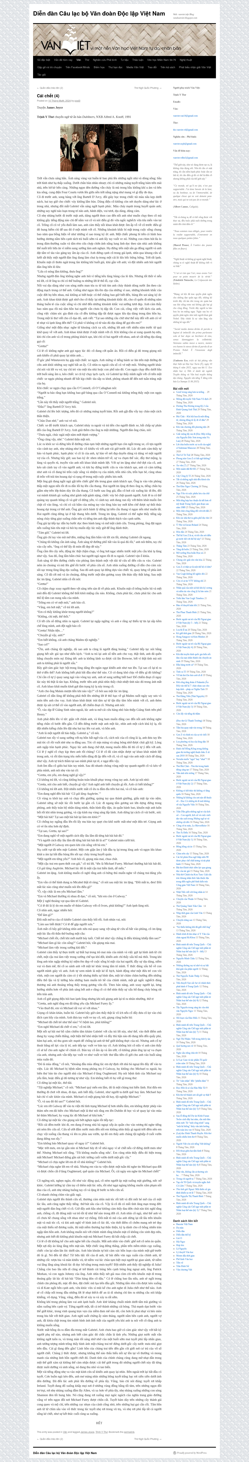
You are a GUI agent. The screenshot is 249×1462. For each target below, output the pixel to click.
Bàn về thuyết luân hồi (186, 605)
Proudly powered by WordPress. (192, 1453)
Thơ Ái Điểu (182, 832)
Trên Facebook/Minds (78, 67)
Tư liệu (124, 60)
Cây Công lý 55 (183, 476)
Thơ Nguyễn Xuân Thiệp (187, 976)
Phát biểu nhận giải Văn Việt (195, 67)
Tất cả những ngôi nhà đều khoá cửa (193, 479)
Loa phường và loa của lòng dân (191, 741)
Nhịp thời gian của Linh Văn (189, 913)
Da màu (179, 1227)
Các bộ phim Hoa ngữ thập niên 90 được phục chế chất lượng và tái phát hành (193, 860)
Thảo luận (137, 60)
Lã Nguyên (181, 1248)
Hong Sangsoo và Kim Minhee (190, 636)
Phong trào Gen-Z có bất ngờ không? (193, 458)
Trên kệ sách (167, 67)
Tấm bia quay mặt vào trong (189, 727)
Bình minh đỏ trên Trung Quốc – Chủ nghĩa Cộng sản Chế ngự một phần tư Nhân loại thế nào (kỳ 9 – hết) (193, 948)
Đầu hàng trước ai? (185, 664)
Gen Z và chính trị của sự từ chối (191, 734)
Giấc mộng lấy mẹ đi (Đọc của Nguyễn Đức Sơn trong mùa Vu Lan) (193, 437)
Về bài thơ (189, 675)
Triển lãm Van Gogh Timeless (190, 598)
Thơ (87, 60)
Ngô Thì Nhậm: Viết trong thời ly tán (193, 1039)
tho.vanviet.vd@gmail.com (185, 129)
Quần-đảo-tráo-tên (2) (50, 87)
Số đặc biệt (43, 60)
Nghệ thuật (186, 60)
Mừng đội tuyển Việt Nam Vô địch (192, 399)
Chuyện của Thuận (185, 899)
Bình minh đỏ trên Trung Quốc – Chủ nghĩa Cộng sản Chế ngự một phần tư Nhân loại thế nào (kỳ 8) (193, 997)
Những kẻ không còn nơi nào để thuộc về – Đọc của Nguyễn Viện (194, 801)
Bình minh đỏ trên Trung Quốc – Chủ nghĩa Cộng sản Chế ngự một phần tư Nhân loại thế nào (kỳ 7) (193, 1028)
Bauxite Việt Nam (184, 1224)
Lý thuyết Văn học (184, 1252)
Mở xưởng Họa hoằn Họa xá (189, 553)
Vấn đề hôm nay (63, 60)
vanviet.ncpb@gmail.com (184, 143)
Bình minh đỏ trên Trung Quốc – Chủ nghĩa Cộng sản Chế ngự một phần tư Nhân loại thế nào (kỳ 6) (193, 1070)
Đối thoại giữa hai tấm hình (188, 1150)
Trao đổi (152, 67)
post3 (77, 100)
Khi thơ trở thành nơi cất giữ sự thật (192, 1094)
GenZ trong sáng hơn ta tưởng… (191, 392)
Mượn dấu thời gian (185, 1255)
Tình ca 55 (181, 671)
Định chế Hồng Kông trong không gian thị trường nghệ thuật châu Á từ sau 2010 (193, 752)
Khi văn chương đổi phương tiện (191, 427)
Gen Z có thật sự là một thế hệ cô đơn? (194, 566)
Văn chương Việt (184, 1269)
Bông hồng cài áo (184, 846)
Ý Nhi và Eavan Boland (187, 525)
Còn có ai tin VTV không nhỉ (189, 580)
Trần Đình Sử (182, 1266)
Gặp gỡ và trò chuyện (49, 67)
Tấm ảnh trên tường (185, 773)
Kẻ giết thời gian (183, 633)
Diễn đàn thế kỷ (183, 1234)
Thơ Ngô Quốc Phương (147, 87)
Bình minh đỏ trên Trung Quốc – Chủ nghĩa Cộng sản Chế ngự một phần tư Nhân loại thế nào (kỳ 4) (193, 1161)
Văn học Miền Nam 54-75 (161, 60)
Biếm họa (99, 67)
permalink (129, 1431)
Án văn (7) (181, 465)
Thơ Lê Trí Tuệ (183, 455)
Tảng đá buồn (182, 549)
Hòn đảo (180, 532)
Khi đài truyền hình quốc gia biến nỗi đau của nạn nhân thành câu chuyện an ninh (193, 658)
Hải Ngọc (180, 1241)
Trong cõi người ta (184, 1178)
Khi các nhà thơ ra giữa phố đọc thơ (192, 518)
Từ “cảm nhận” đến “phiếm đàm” (191, 1081)
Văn (78, 60)
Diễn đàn (180, 1231)
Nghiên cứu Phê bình (105, 60)
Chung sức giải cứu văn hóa (189, 559)
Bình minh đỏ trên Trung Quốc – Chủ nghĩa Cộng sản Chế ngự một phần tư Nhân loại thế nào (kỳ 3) (193, 1207)
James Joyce (87, 1431)
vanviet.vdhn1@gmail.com (185, 157)
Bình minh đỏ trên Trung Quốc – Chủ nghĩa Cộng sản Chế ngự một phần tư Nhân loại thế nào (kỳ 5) (193, 1105)
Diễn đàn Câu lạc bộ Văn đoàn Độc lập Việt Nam (99, 13)
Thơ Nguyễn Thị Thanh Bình (189, 1196)
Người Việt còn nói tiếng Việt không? (193, 1143)
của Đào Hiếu (186, 1018)
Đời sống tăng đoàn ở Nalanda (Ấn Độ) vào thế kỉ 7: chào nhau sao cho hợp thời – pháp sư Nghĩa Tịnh (192, 686)
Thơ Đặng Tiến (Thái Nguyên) (190, 696)
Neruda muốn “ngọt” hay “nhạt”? (191, 759)
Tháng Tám (181, 546)
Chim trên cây (182, 853)
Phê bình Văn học (184, 1259)
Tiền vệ (179, 1262)
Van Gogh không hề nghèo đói (190, 573)
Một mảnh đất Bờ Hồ (186, 469)
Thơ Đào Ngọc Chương (187, 486)
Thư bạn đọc (115, 67)
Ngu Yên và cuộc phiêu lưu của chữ (193, 493)
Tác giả (41, 74)
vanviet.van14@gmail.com (185, 115)
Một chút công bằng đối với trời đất (192, 511)
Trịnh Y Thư (102, 1431)
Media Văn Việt (135, 67)
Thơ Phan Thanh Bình (186, 612)
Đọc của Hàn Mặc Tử (191, 1087)
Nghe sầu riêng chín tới (187, 1053)
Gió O (179, 1238)
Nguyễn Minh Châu (185, 958)
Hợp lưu (180, 1245)
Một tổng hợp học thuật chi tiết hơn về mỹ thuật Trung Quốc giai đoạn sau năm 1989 (193, 504)
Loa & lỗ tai (181, 629)
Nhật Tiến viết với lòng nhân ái (190, 892)
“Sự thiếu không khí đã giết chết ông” (193, 927)
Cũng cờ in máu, (191, 825)
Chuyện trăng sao (184, 920)
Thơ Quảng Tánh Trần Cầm (189, 906)
